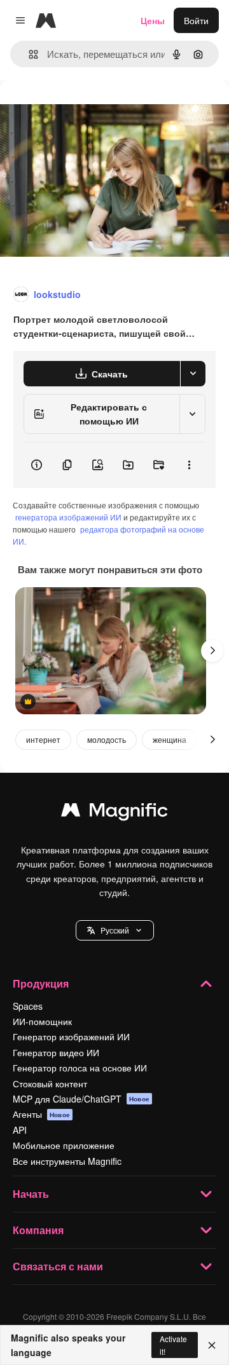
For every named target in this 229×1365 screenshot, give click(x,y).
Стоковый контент (50, 1083)
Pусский (115, 930)
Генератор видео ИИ (56, 1052)
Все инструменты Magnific (67, 1161)
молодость (106, 739)
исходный (85, 109)
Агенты (41, 1114)
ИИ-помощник (42, 1021)
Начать (31, 1193)
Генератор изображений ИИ (71, 1036)
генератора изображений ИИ (68, 517)
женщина (169, 739)
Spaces (28, 1006)
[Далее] (212, 650)
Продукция (41, 983)
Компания (38, 1230)
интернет (43, 739)
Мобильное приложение (63, 1145)
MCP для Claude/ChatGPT (81, 1098)
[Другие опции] (189, 465)
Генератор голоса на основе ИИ (80, 1067)
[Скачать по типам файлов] (192, 373)
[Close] (211, 1345)
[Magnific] (114, 812)
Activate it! (173, 1344)
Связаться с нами (58, 1266)
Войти (196, 20)
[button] (115, 930)
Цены (153, 20)
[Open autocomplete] (28, 54)
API (20, 1130)
